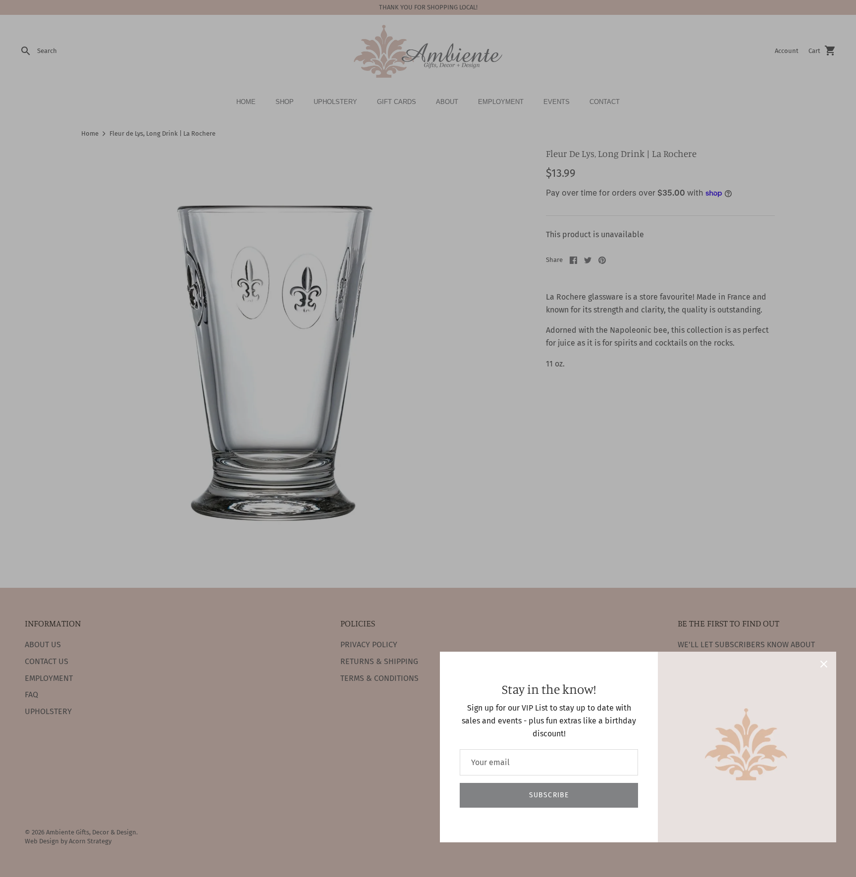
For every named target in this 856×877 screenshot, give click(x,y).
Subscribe (549, 795)
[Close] (824, 664)
